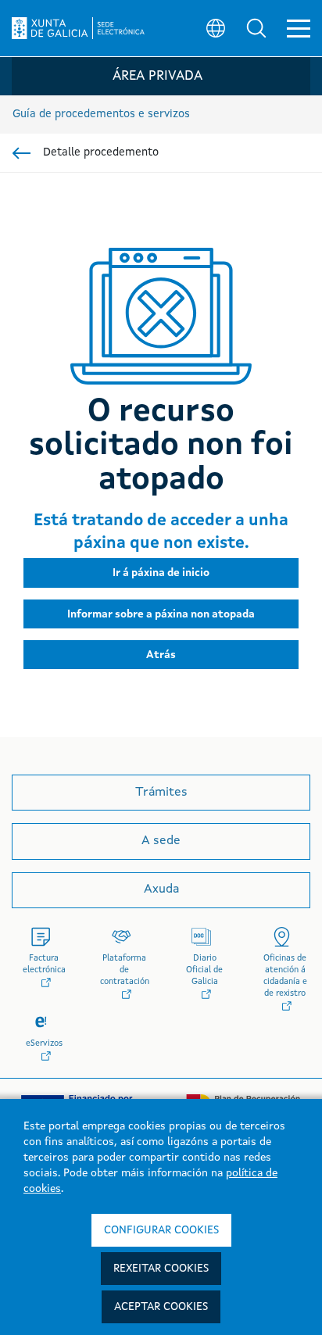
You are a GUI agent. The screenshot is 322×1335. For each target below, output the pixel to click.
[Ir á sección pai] (21, 153)
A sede (161, 841)
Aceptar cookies (161, 1306)
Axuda (161, 889)
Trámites (161, 792)
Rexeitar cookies (161, 1268)
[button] (256, 28)
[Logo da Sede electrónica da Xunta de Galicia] (78, 28)
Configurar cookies (161, 1230)
